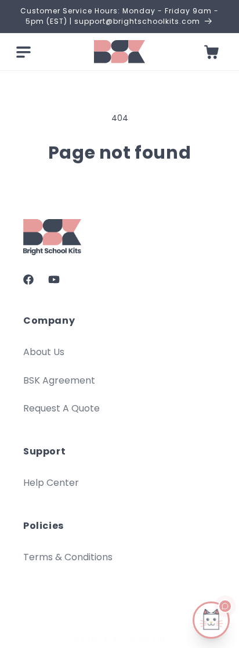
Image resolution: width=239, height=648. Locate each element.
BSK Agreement (59, 380)
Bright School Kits (135, 638)
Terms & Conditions (68, 557)
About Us (43, 352)
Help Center (51, 482)
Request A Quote (61, 408)
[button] (23, 52)
